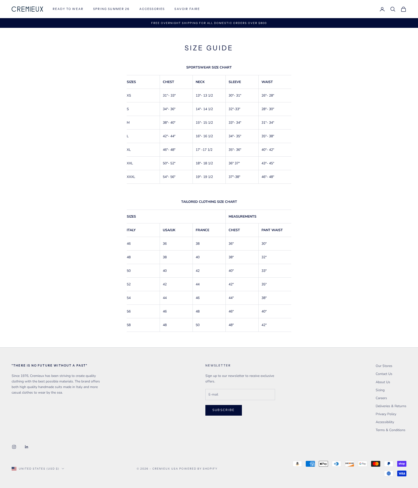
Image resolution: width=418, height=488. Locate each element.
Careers (381, 398)
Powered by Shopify (198, 468)
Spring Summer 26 (111, 9)
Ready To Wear (68, 9)
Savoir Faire (187, 9)
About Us (383, 382)
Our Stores (384, 366)
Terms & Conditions (390, 430)
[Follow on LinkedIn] (26, 446)
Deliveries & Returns (391, 406)
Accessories (152, 9)
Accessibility (385, 422)
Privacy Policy (386, 414)
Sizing (380, 390)
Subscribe (223, 410)
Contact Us (384, 374)
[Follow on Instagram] (14, 446)
